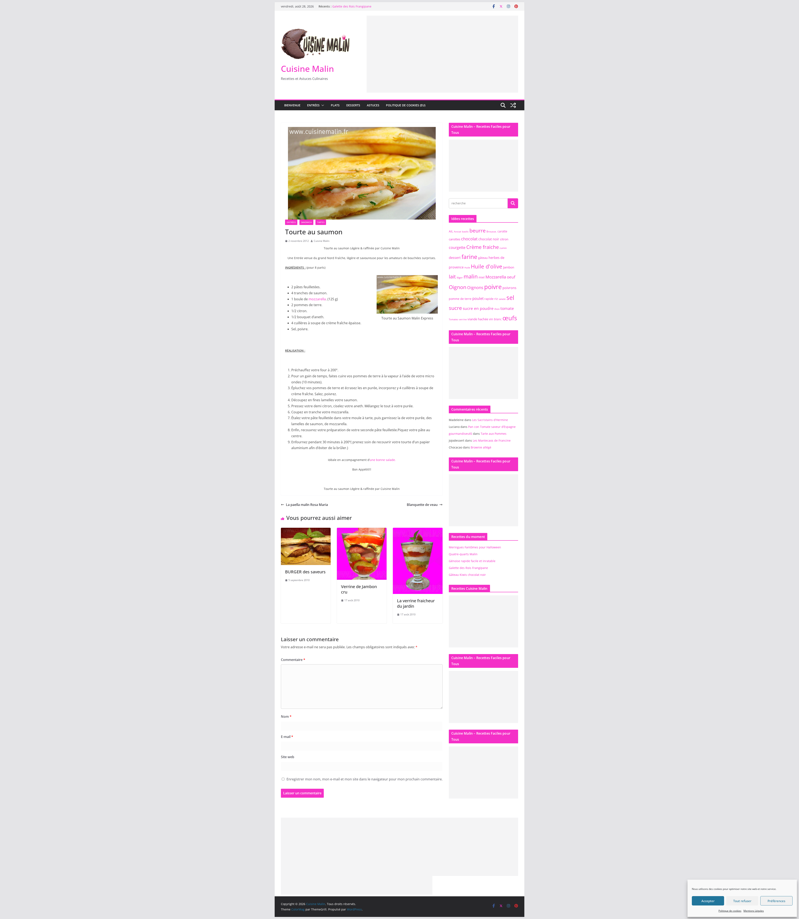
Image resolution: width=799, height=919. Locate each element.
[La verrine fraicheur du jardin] (418, 530)
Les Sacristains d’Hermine (490, 420)
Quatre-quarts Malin (463, 554)
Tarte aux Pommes (493, 434)
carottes (454, 239)
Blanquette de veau (422, 504)
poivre (493, 287)
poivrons (509, 287)
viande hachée (478, 319)
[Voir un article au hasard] (513, 105)
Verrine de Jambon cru (359, 589)
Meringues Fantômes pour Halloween (475, 547)
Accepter (708, 901)
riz (496, 299)
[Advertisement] (442, 45)
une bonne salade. (383, 460)
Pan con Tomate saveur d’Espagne (492, 427)
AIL (451, 231)
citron (504, 239)
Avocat (457, 231)
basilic (465, 231)
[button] (322, 105)
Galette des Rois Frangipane (351, 6)
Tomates (453, 319)
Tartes (320, 222)
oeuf (511, 276)
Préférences (776, 901)
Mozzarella (495, 277)
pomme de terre (460, 299)
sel (510, 297)
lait (452, 276)
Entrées (313, 105)
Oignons (475, 287)
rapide (489, 299)
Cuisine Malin (307, 68)
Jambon (508, 267)
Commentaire (293, 659)
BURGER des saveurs (305, 572)
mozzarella (317, 299)
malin (471, 276)
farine (469, 257)
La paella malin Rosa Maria (307, 504)
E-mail (287, 736)
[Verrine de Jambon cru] (362, 530)
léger (460, 277)
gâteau (483, 258)
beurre (477, 230)
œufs (509, 318)
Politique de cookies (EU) (405, 105)
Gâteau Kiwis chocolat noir (467, 575)
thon (497, 309)
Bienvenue (292, 105)
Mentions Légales (753, 911)
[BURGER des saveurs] (306, 530)
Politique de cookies (729, 911)
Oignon (457, 287)
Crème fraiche (482, 247)
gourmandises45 (460, 434)
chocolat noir (488, 239)
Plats (335, 105)
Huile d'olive (486, 266)
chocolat (469, 239)
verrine (463, 319)
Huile (467, 267)
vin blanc (495, 319)
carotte (502, 231)
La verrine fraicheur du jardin (416, 603)
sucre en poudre (478, 308)
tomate (507, 308)
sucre (455, 307)
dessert (455, 257)
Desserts (353, 105)
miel (482, 277)
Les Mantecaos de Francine (492, 440)
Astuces (373, 105)
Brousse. (491, 231)
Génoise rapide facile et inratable (472, 561)
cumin (503, 248)
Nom (286, 716)
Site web (287, 757)
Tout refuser (742, 901)
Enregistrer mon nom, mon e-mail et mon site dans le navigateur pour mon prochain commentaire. (365, 779)
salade (502, 299)
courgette (457, 247)
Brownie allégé (481, 447)
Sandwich (306, 222)
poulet (478, 298)
